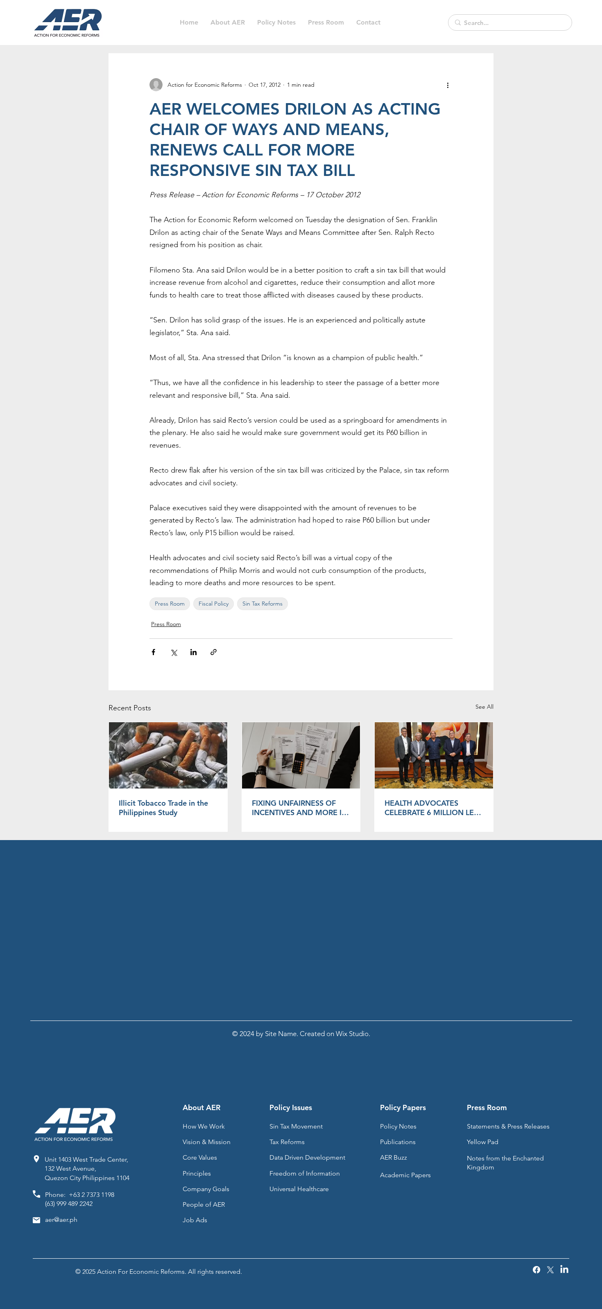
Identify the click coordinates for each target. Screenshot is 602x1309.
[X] (550, 1270)
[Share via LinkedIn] (193, 652)
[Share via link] (213, 652)
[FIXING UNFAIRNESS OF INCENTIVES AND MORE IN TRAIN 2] (301, 755)
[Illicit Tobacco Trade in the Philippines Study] (168, 755)
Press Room (170, 603)
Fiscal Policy (214, 603)
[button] (276, 22)
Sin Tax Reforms (262, 603)
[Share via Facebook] (153, 652)
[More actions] (448, 85)
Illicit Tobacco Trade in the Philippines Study (163, 807)
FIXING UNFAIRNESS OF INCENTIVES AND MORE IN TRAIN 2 (299, 807)
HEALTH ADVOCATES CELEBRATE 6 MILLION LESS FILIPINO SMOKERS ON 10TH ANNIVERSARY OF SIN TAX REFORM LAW (433, 807)
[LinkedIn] (564, 1270)
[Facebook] (536, 1270)
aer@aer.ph (61, 1219)
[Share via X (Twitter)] (173, 652)
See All (484, 706)
